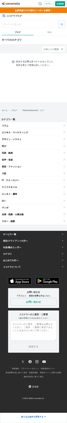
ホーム (4, 110)
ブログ (14, 110)
